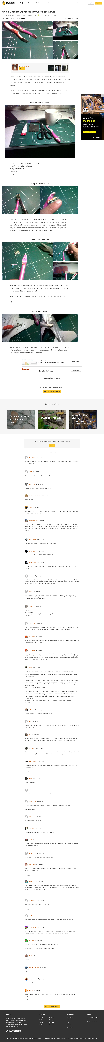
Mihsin (31, 472)
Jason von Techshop (34, 496)
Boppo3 (31, 817)
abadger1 (31, 576)
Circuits (41, 1017)
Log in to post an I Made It (52, 391)
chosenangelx (33, 520)
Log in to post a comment (52, 1006)
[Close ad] (102, 95)
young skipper (33, 979)
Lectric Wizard (33, 927)
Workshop (17, 15)
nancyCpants (32, 801)
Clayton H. (31, 507)
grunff (30, 916)
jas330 (30, 840)
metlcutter (32, 710)
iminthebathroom (34, 967)
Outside (51, 1022)
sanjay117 (31, 606)
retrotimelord (32, 551)
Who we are (70, 1027)
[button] (76, 18)
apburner (31, 828)
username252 (32, 761)
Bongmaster (32, 865)
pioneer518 (32, 882)
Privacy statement (37, 1038)
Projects (22, 3)
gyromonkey (32, 539)
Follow (22, 69)
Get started (70, 1020)
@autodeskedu (93, 1021)
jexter (30, 778)
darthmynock (32, 900)
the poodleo (32, 637)
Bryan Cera (32, 484)
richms (30, 721)
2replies (28, 772)
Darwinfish (32, 748)
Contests (30, 3)
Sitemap (69, 1025)
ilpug (30, 735)
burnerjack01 (32, 853)
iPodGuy (31, 956)
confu (30, 667)
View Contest (75, 362)
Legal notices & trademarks (89, 1038)
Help (68, 1022)
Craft (40, 1025)
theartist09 (32, 623)
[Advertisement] (92, 117)
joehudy (31, 790)
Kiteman (31, 990)
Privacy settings (48, 1038)
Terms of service (26, 1038)
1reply (27, 894)
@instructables (93, 1017)
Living (51, 1020)
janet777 (31, 591)
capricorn (31, 941)
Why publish (70, 1017)
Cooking (51, 1017)
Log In (91, 3)
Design (41, 1022)
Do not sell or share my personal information (67, 1038)
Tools (23, 15)
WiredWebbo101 (8, 15)
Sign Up (98, 3)
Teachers (38, 3)
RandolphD (32, 457)
